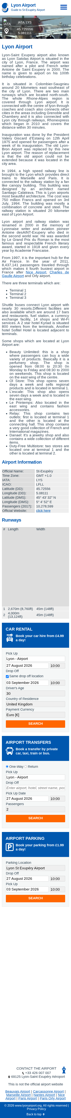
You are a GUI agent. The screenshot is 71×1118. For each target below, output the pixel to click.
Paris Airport (27, 1098)
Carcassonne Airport (48, 1091)
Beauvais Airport (17, 1091)
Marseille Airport (18, 1095)
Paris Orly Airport (53, 1098)
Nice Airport (36, 272)
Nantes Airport (44, 1095)
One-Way (15, 767)
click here (43, 511)
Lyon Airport (23, 5)
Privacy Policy (36, 1109)
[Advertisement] (35, 569)
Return (32, 767)
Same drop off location (26, 676)
